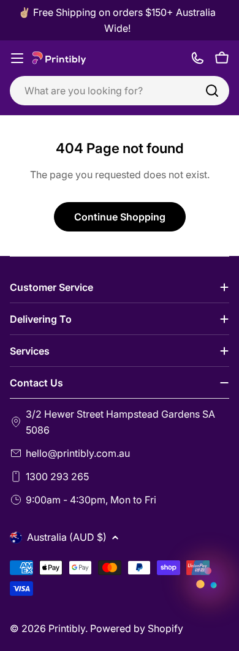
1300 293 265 (57, 476)
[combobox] (119, 90)
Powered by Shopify (136, 628)
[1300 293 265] (197, 58)
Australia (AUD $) (67, 537)
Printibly (66, 628)
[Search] (212, 90)
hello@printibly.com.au (78, 453)
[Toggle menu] (17, 58)
